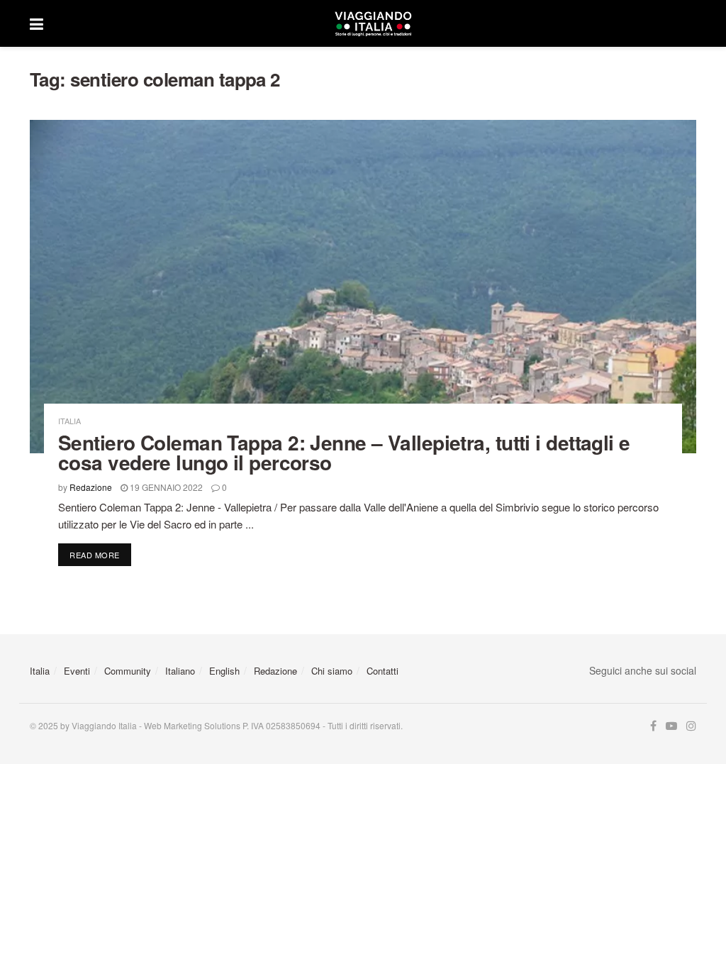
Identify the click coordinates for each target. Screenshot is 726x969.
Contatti (382, 670)
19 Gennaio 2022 (165, 487)
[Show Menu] (36, 23)
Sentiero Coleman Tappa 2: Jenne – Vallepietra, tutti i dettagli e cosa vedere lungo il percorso (344, 452)
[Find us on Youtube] (671, 726)
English (224, 670)
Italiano (180, 670)
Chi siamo (331, 670)
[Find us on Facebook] (653, 726)
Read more (100, 554)
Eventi (77, 670)
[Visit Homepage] (373, 23)
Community (127, 670)
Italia (69, 421)
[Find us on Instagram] (691, 726)
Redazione (90, 487)
